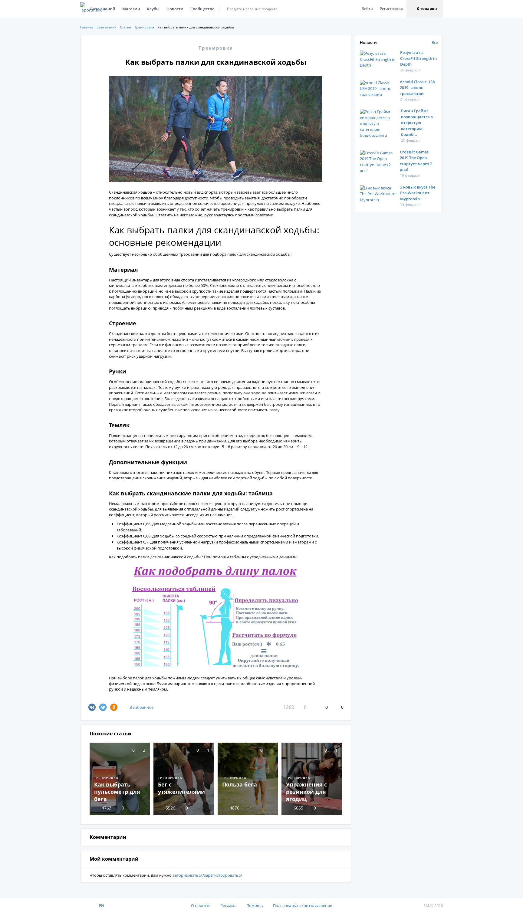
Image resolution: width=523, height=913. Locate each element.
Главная (86, 27)
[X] (103, 707)
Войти (367, 8)
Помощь (254, 905)
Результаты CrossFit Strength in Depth (418, 58)
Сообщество (202, 8)
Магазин (131, 8)
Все (435, 42)
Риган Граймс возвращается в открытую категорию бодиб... (417, 122)
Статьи (125, 27)
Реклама (228, 905)
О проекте (200, 905)
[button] (424, 9)
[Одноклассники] (113, 707)
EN (101, 905)
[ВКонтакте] (92, 707)
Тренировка (144, 27)
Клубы (153, 8)
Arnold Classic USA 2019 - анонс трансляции (417, 87)
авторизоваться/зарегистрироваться (207, 875)
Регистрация (391, 8)
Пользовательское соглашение (302, 905)
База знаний (107, 27)
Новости (174, 8)
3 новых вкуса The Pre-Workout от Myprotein (417, 193)
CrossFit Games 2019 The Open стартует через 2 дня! (416, 160)
